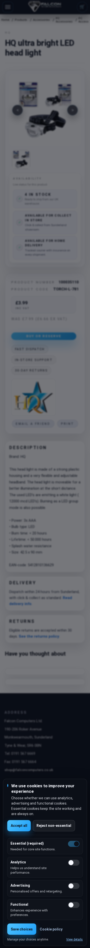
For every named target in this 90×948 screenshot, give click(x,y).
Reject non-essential (53, 826)
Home (5, 20)
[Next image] (72, 110)
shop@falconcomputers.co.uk (28, 770)
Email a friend (33, 424)
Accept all (19, 826)
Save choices (22, 929)
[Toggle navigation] (7, 7)
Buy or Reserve (43, 336)
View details (74, 939)
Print (67, 424)
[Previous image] (17, 110)
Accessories (41, 20)
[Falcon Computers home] (45, 7)
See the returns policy (39, 636)
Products (21, 20)
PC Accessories (64, 20)
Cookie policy (51, 929)
